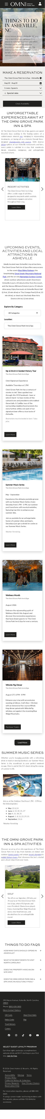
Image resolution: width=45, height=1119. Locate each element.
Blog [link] (24, 1020)
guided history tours (9, 857)
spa (21, 136)
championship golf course (20, 142)
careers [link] (8, 1029)
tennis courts (13, 854)
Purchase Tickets (12, 727)
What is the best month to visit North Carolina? (19, 961)
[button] (40, 3)
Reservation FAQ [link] (12, 1086)
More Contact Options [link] (12, 1010)
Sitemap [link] (21, 1075)
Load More (22, 742)
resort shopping (35, 854)
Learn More (16, 207)
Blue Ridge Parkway (26, 270)
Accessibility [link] (10, 1075)
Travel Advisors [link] (10, 1024)
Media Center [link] (9, 1020)
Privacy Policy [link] (10, 1078)
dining (3, 144)
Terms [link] (29, 1075)
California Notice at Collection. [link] (18, 1080)
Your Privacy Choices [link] (31, 1083)
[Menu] (6, 4)
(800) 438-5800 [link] (15, 1006)
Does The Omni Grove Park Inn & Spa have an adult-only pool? (19, 980)
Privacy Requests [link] (12, 1083)
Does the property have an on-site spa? (19, 970)
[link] (9, 1035)
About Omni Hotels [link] (30, 1015)
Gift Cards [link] (8, 1015)
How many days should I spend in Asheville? (20, 951)
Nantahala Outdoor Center (31, 277)
